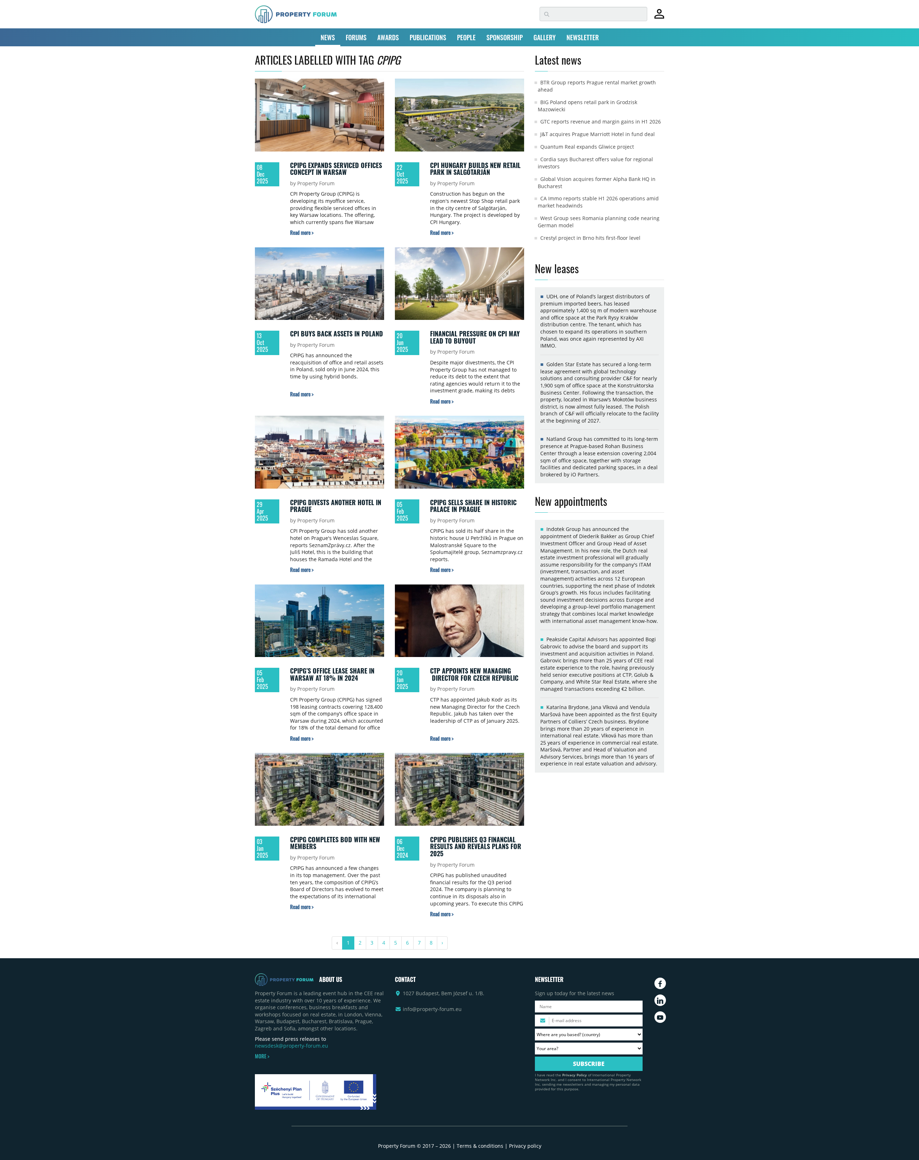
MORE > (262, 1056)
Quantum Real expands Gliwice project (587, 146)
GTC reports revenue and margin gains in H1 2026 (600, 121)
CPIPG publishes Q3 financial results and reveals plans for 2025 (475, 846)
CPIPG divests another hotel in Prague (335, 506)
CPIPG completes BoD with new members (335, 843)
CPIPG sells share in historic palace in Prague (473, 506)
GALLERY (544, 37)
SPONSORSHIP (504, 37)
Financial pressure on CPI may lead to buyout (475, 337)
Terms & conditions (480, 1145)
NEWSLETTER (582, 37)
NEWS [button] (328, 37)
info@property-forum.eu (432, 1009)
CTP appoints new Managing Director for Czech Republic (474, 674)
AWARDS (388, 37)
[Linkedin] (660, 1000)
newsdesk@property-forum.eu (291, 1045)
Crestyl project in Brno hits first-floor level (590, 237)
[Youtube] (660, 1017)
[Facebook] (660, 983)
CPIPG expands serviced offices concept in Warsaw (336, 168)
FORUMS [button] (356, 37)
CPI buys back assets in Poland (336, 333)
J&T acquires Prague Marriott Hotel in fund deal (597, 134)
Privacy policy (525, 1145)
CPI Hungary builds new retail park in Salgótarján (475, 168)
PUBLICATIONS (428, 37)
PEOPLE (466, 37)
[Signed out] (659, 17)
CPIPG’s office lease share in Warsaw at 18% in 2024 (332, 674)
